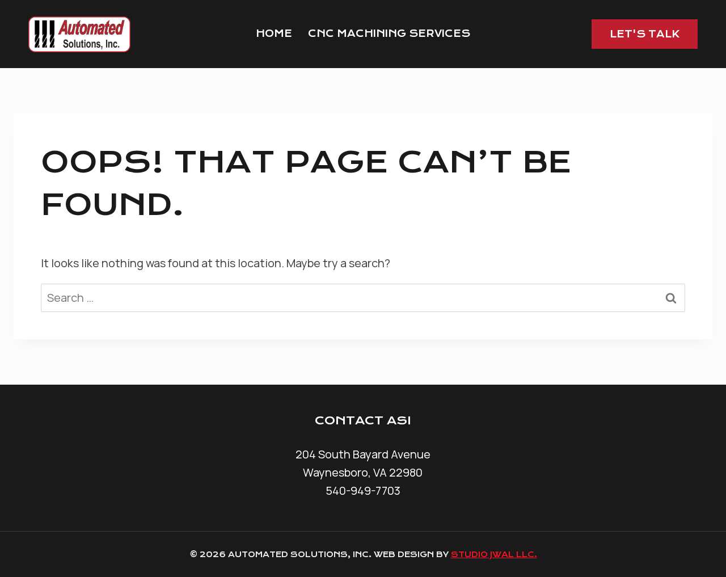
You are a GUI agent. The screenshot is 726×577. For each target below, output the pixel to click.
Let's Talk (644, 34)
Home (274, 33)
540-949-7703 (363, 490)
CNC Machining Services (389, 33)
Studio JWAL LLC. (494, 554)
